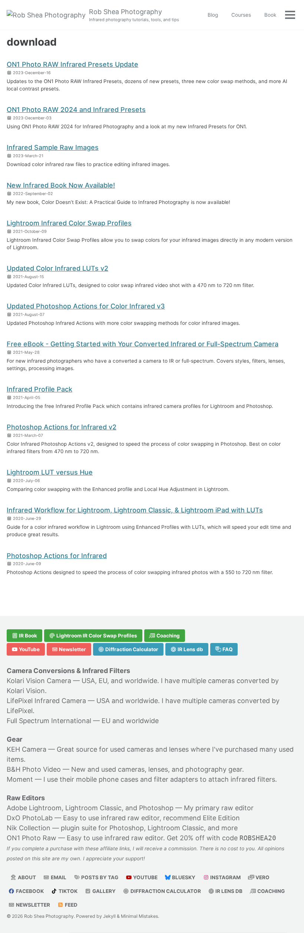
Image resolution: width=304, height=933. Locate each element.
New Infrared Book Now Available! (61, 185)
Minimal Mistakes (139, 916)
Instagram (225, 877)
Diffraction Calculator (131, 649)
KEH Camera (26, 749)
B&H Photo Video (34, 769)
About (26, 877)
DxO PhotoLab (30, 818)
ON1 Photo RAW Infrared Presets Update (72, 64)
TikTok (67, 891)
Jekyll (109, 916)
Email (58, 877)
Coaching (167, 636)
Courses (241, 15)
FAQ (227, 649)
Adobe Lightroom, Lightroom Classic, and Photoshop (90, 808)
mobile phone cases (107, 779)
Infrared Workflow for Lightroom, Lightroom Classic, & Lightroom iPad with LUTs (135, 510)
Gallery (103, 891)
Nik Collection (28, 828)
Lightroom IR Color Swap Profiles (96, 636)
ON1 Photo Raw (31, 838)
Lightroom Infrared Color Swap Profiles (69, 223)
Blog (213, 15)
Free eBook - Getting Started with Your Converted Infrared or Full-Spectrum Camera (142, 344)
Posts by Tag (99, 877)
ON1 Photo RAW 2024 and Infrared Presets (76, 109)
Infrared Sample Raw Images (53, 147)
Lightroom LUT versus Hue (50, 472)
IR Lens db (189, 649)
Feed (70, 905)
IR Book (27, 636)
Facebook (29, 891)
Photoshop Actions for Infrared (57, 556)
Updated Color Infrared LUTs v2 (57, 268)
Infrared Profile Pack (39, 389)
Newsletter (72, 649)
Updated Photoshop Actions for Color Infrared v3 (86, 306)
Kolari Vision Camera (39, 681)
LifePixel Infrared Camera (46, 701)
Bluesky (183, 877)
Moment (20, 779)
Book (270, 15)
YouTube (29, 649)
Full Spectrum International (49, 721)
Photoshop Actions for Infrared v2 (61, 427)
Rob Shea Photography (134, 15)
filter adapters (176, 779)
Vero (262, 877)
